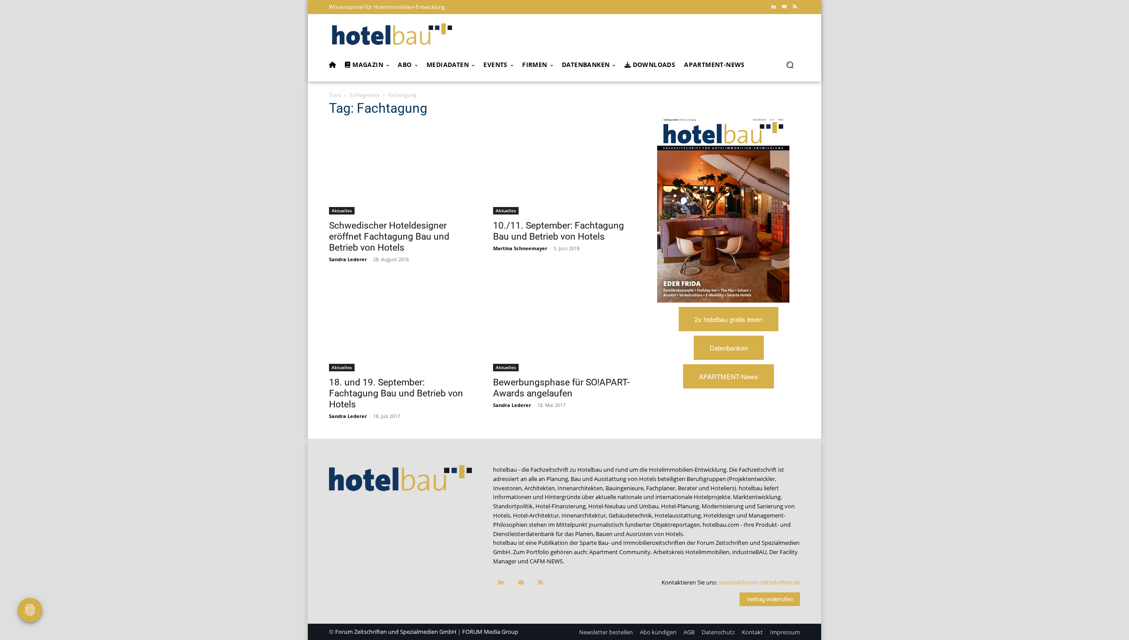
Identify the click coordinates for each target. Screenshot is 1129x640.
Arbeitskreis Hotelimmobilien (691, 552)
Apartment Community (619, 552)
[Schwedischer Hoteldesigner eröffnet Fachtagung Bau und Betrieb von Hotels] (400, 170)
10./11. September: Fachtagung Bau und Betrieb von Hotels (558, 231)
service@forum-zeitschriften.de (759, 582)
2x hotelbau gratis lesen (729, 319)
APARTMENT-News (728, 376)
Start (335, 95)
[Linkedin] (773, 7)
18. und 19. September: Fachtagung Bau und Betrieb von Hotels (396, 393)
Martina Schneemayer (520, 248)
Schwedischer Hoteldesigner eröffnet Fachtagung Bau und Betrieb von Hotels (389, 236)
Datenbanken (729, 347)
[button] (789, 65)
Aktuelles (342, 210)
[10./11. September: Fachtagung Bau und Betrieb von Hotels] (564, 170)
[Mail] (784, 7)
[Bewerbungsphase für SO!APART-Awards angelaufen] (564, 326)
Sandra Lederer (348, 259)
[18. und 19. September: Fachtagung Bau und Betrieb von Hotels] (400, 326)
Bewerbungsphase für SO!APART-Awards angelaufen (561, 388)
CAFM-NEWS (546, 561)
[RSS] (794, 7)
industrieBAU (749, 552)
